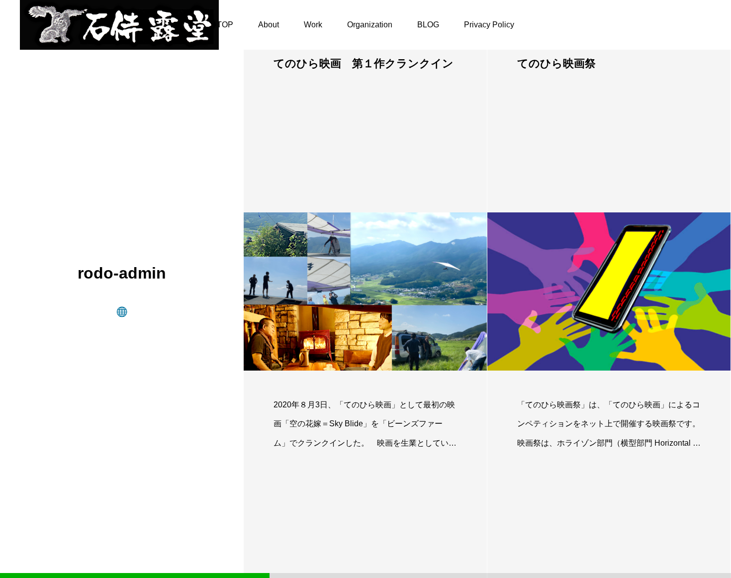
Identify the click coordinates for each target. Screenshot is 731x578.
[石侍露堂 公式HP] (119, 25)
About (268, 24)
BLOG (428, 24)
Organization (369, 24)
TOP (225, 24)
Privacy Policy (489, 24)
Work (313, 24)
